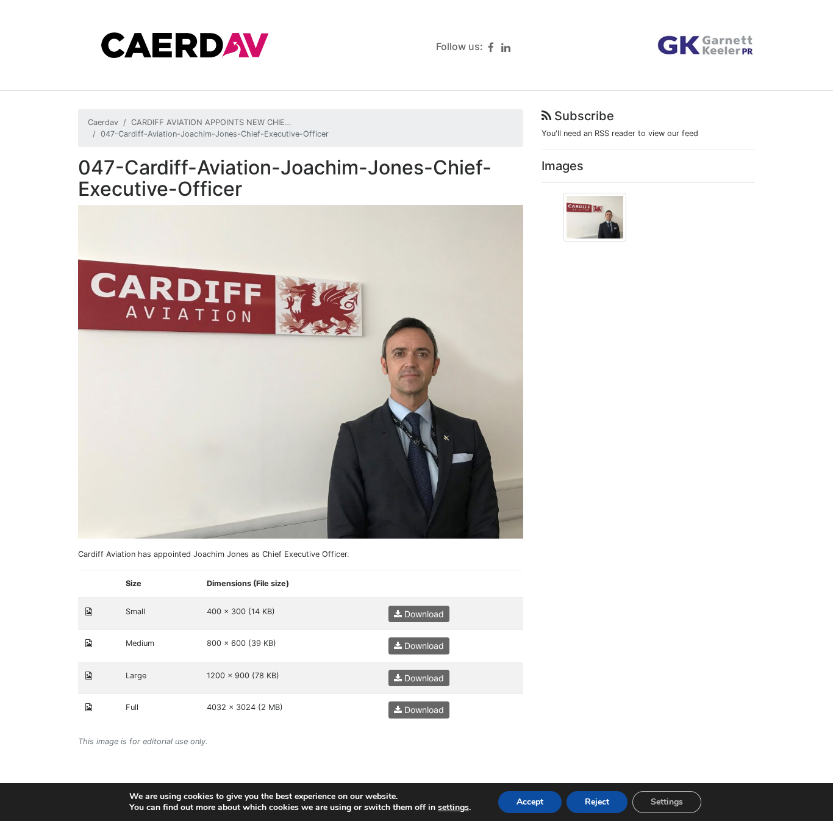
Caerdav (103, 122)
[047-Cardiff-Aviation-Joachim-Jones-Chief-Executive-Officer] (300, 371)
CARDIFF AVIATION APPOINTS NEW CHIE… (211, 122)
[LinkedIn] (506, 47)
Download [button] (423, 614)
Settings (667, 802)
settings (453, 807)
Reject (597, 802)
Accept (530, 802)
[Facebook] (490, 47)
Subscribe (582, 116)
